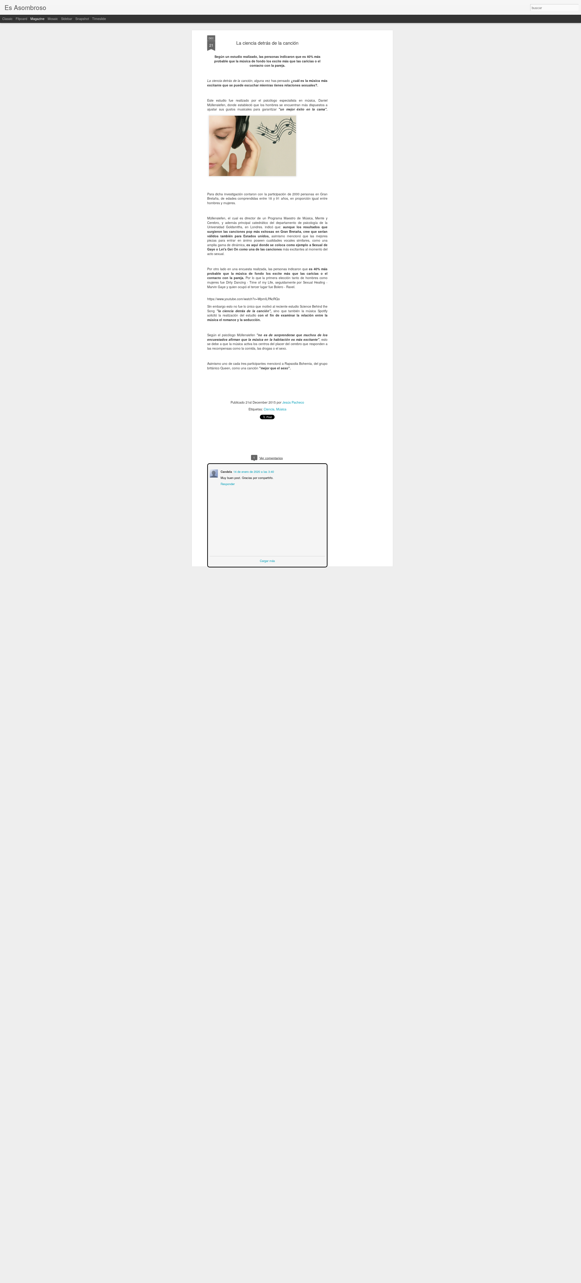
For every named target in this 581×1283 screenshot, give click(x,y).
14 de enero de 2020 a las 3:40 (253, 471)
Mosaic (53, 18)
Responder (227, 483)
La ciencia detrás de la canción (267, 42)
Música (281, 409)
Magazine (37, 18)
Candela (225, 471)
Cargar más (267, 560)
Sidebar (66, 18)
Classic (7, 18)
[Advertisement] (352, 107)
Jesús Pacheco (293, 402)
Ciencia (269, 409)
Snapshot (82, 18)
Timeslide (99, 18)
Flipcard (21, 18)
